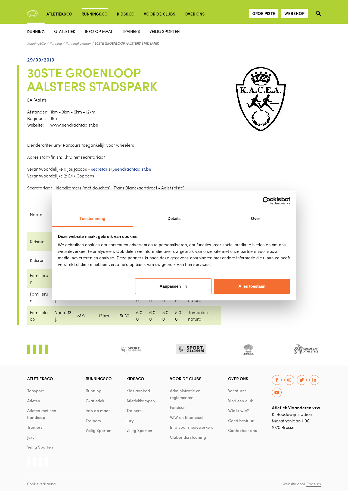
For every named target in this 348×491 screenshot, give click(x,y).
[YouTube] (277, 392)
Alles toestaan (251, 286)
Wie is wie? (238, 410)
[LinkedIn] (314, 380)
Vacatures (237, 390)
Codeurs (313, 483)
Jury (31, 437)
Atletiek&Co (59, 14)
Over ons (195, 14)
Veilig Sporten (165, 31)
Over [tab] (255, 218)
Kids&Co (126, 14)
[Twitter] (302, 380)
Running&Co (95, 14)
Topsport (35, 390)
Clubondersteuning (188, 437)
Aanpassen (170, 286)
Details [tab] (174, 218)
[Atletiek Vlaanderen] (32, 13)
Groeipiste (263, 13)
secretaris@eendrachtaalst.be (121, 169)
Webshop (294, 13)
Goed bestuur (241, 420)
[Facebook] (277, 380)
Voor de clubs (159, 14)
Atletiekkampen (140, 400)
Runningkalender (78, 43)
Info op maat (99, 31)
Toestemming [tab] (92, 218)
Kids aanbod (138, 390)
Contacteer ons (242, 430)
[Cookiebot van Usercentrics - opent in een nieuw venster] (266, 201)
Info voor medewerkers (191, 427)
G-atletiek (64, 31)
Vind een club (240, 400)
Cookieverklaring (41, 483)
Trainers (131, 31)
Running (36, 31)
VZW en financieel (186, 417)
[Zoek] (318, 13)
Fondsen (178, 407)
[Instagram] (289, 380)
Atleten (33, 400)
